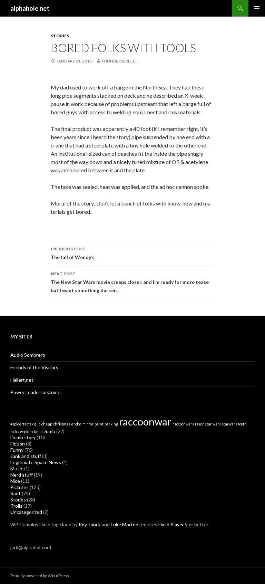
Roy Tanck (90, 524)
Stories (60, 35)
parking (111, 424)
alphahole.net (29, 8)
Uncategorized (26, 512)
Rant (15, 493)
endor (76, 424)
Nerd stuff (21, 475)
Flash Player (171, 524)
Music (16, 468)
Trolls (16, 506)
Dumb (48, 431)
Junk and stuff (25, 456)
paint (99, 424)
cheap (46, 424)
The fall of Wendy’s (73, 253)
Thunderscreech (120, 61)
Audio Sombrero (27, 355)
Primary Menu (256, 8)
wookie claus (30, 431)
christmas (61, 424)
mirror (88, 424)
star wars (213, 424)
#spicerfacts (20, 424)
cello (36, 424)
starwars (229, 424)
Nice (15, 481)
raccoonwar (145, 421)
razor (199, 424)
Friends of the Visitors (34, 367)
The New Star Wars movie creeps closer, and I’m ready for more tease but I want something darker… (130, 282)
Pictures (19, 487)
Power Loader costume (35, 392)
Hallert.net (21, 380)
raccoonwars (183, 424)
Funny (16, 450)
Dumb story (23, 437)
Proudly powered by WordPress (39, 575)
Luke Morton (124, 524)
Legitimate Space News (35, 462)
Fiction (17, 444)
